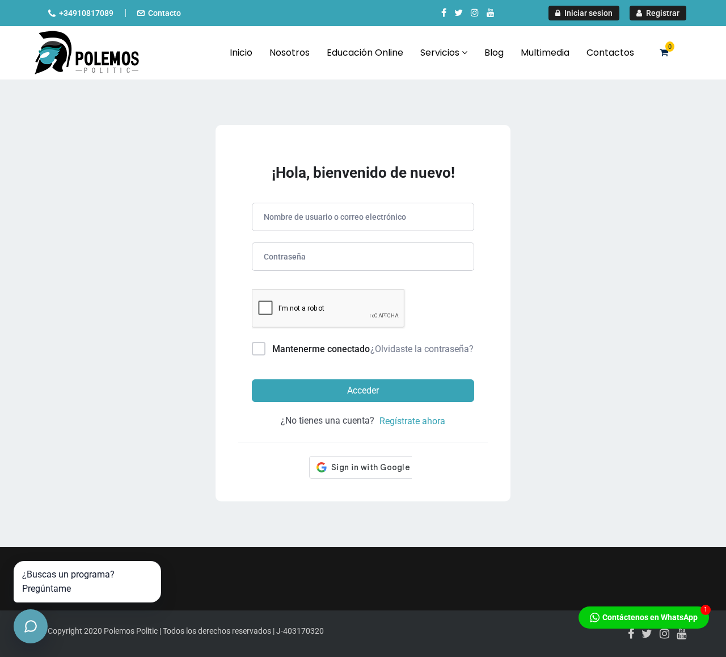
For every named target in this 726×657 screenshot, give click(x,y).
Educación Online (365, 52)
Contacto (164, 13)
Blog (494, 52)
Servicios (441, 52)
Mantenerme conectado (321, 349)
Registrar (661, 13)
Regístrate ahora (412, 421)
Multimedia (545, 52)
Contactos (610, 52)
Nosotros (289, 52)
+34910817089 (86, 13)
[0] (664, 52)
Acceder (363, 390)
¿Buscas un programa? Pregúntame (68, 582)
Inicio (241, 52)
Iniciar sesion (588, 13)
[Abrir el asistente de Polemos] (31, 626)
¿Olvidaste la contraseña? (422, 349)
